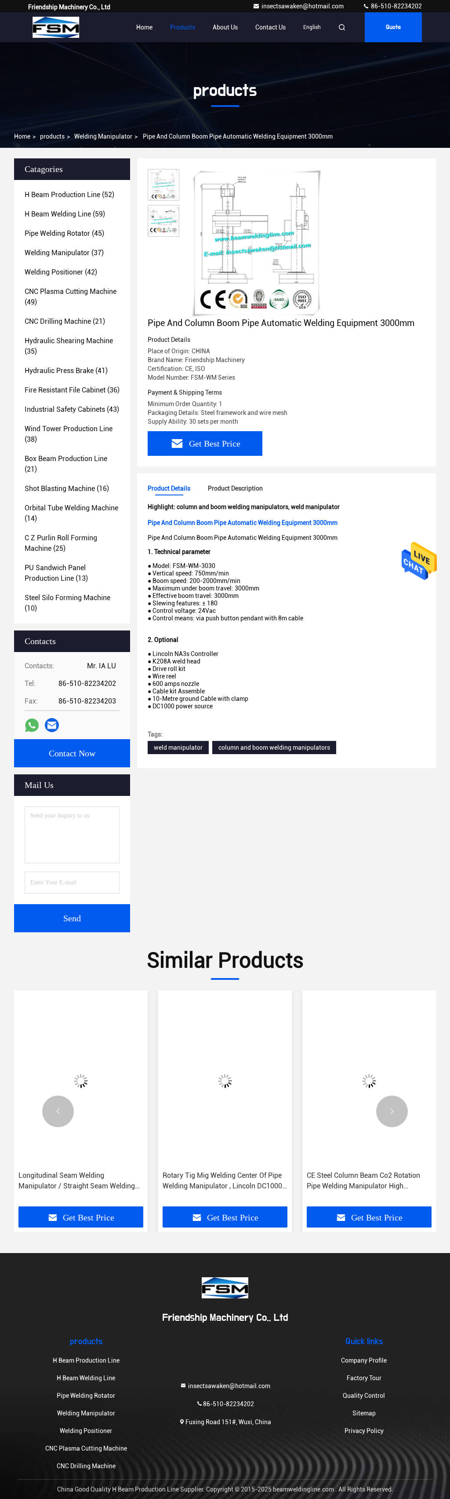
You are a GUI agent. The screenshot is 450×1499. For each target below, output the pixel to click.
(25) (61, 543)
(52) (69, 195)
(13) (56, 573)
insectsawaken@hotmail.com (303, 6)
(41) (66, 371)
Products (182, 27)
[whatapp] (32, 725)
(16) (67, 488)
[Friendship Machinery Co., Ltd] (55, 27)
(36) (72, 390)
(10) (67, 603)
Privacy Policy (364, 1430)
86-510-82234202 (396, 6)
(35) (69, 346)
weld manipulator (178, 747)
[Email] (52, 725)
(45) (64, 233)
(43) (72, 409)
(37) (64, 253)
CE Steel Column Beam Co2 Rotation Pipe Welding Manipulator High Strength (363, 1181)
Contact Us (270, 27)
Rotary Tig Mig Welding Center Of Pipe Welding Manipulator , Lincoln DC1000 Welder (222, 1181)
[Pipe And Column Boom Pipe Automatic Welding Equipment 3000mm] (256, 243)
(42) (61, 272)
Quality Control (364, 1395)
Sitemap (364, 1413)
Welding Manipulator (103, 136)
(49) (70, 296)
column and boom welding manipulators (274, 747)
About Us (225, 27)
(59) (65, 214)
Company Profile (364, 1360)
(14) (71, 513)
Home (144, 27)
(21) (65, 321)
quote (393, 27)
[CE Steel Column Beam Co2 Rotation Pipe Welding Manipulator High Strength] (369, 1081)
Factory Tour (364, 1378)
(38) (68, 434)
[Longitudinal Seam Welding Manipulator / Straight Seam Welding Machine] (80, 1081)
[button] (58, 1111)
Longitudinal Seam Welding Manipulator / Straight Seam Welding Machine (76, 1181)
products (52, 136)
